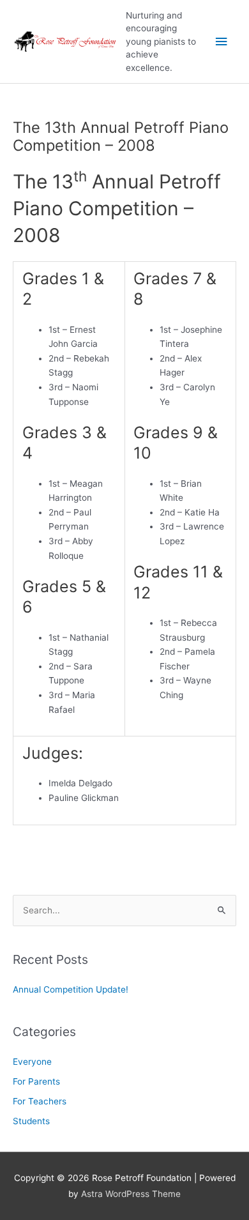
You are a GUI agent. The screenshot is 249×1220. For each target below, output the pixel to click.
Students (31, 1121)
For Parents (36, 1081)
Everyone (32, 1061)
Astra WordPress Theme (131, 1194)
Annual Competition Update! (70, 989)
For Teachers (39, 1101)
